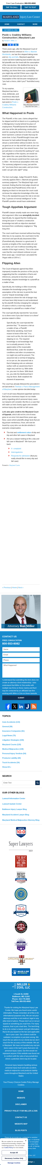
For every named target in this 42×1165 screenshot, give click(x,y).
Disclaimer (21, 1104)
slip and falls (13, 57)
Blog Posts (21, 1130)
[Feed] (34, 706)
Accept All (14, 1153)
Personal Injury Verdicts (14, 753)
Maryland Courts (14, 465)
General (7, 726)
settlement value (24, 432)
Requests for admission (20, 456)
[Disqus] (21, 495)
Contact (21, 24)
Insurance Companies (13, 731)
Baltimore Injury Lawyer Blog (14, 809)
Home (7, 24)
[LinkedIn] (21, 706)
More (35, 24)
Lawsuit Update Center (12, 804)
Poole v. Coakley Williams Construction (10, 104)
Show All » (6, 767)
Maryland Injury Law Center (21, 17)
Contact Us (21, 1117)
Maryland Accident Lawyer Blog (15, 815)
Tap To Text (30, 7)
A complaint (16, 449)
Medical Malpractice (13, 749)
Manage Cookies (14, 1163)
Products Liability (11, 758)
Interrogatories (17, 452)
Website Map (21, 1124)
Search (37, 783)
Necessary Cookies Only (14, 1158)
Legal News (9, 735)
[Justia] (27, 706)
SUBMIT (21, 698)
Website (21, 1098)
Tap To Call (12, 7)
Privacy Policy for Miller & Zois (21, 1111)
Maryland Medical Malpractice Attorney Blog (20, 820)
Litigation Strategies (13, 740)
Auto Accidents (11, 722)
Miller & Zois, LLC (29, 1155)
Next (20, 588)
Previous (6, 588)
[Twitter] (15, 706)
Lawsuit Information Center (13, 798)
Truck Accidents (11, 762)
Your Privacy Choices (11, 1082)
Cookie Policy (26, 1082)
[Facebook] (8, 706)
